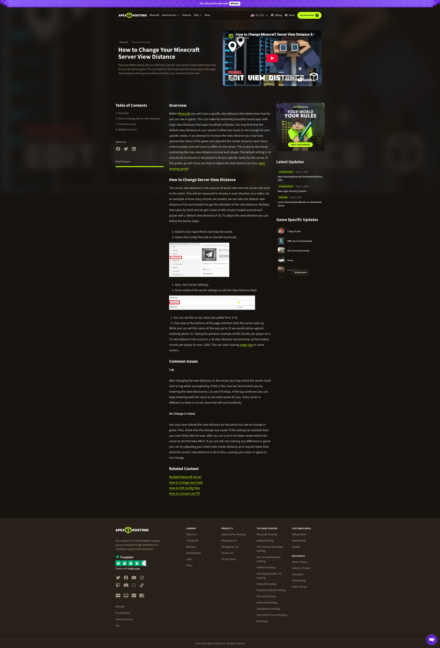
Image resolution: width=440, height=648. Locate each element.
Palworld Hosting (266, 584)
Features (186, 15)
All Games (262, 621)
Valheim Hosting (266, 567)
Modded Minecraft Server (185, 477)
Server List (227, 553)
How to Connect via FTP (184, 493)
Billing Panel (299, 534)
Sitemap (120, 606)
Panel (292, 15)
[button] (170, 15)
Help (196, 15)
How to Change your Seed (186, 482)
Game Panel (299, 540)
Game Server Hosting (233, 534)
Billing (278, 15)
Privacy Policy (123, 613)
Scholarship (299, 580)
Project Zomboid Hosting (271, 590)
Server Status (299, 562)
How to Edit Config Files (184, 488)
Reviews (191, 547)
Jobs (189, 559)
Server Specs (228, 559)
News (207, 15)
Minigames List (230, 547)
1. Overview (122, 113)
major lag (246, 345)
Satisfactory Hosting (268, 609)
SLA (117, 626)
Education (298, 574)
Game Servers (169, 15)
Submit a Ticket (301, 568)
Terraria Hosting (266, 596)
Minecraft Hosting (267, 534)
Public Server (299, 587)
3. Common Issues (126, 124)
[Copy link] (190, 105)
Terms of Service (124, 619)
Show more (300, 272)
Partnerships (193, 553)
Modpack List (229, 540)
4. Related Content (126, 129)
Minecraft (154, 15)
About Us (191, 534)
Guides (296, 547)
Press (189, 565)
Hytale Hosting (265, 540)
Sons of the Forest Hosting (272, 615)
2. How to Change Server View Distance (138, 118)
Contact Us (192, 540)
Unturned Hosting (267, 602)
